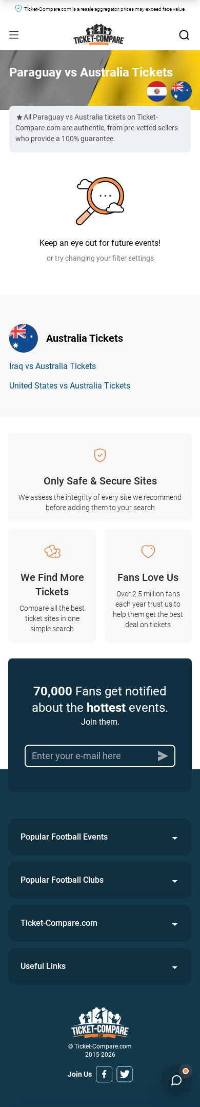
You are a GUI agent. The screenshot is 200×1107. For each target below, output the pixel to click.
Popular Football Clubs (62, 880)
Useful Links (43, 966)
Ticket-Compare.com (59, 923)
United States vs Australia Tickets (69, 386)
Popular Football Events (64, 837)
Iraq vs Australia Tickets (52, 366)
